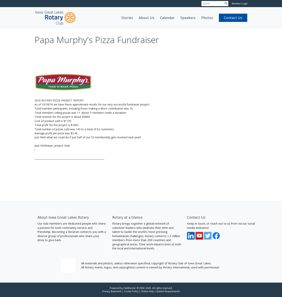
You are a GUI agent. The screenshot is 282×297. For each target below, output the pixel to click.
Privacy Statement (111, 291)
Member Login (239, 3)
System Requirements (168, 291)
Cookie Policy (131, 291)
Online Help (147, 291)
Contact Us (233, 17)
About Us (146, 17)
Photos (207, 17)
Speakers (187, 17)
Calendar (167, 17)
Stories (127, 17)
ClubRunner (129, 288)
